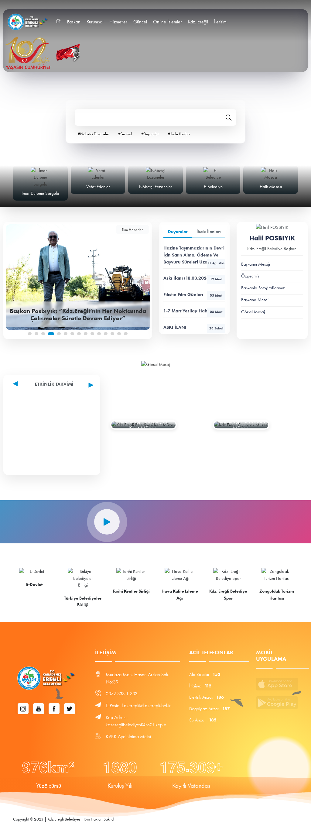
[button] (30, 333)
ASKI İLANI (193, 327)
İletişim (220, 22)
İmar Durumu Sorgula (40, 193)
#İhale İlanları (179, 134)
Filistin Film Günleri (192, 294)
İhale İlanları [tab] (209, 231)
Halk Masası (271, 186)
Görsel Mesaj (253, 312)
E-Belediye (213, 186)
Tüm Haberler (132, 229)
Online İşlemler (167, 22)
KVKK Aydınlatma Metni (128, 736)
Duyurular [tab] (177, 231)
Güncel (140, 22)
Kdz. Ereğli (198, 22)
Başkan (73, 22)
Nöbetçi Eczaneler (155, 186)
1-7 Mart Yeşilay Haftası (192, 311)
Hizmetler (118, 22)
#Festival (125, 134)
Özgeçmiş (250, 276)
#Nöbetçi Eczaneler (93, 134)
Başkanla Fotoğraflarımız (263, 288)
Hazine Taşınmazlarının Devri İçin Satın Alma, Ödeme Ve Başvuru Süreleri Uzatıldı (193, 255)
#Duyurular (150, 134)
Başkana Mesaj (254, 299)
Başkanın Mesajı (255, 264)
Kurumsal (95, 22)
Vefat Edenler (98, 186)
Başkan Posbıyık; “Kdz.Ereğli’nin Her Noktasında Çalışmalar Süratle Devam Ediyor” (78, 314)
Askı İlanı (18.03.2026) (192, 278)
